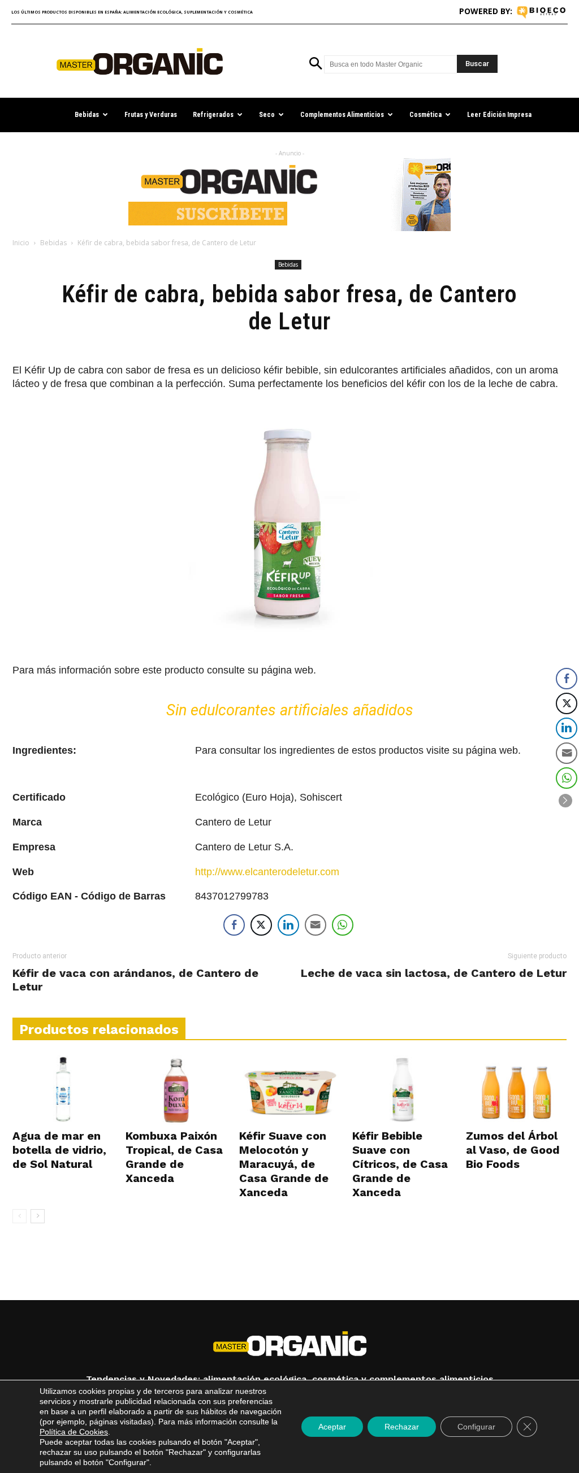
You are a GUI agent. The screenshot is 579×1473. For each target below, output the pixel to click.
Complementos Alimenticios (342, 115)
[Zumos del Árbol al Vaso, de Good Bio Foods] (516, 1090)
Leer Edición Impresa (499, 115)
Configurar (476, 1426)
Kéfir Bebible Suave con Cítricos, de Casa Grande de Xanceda (400, 1164)
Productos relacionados (99, 1029)
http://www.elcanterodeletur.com (267, 871)
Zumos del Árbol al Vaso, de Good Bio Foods (513, 1150)
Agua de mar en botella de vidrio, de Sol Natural (59, 1150)
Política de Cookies (74, 1431)
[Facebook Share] (234, 925)
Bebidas (87, 115)
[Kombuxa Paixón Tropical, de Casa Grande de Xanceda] (176, 1090)
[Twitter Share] (261, 925)
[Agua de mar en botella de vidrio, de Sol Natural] (62, 1090)
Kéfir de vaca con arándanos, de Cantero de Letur (135, 979)
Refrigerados (213, 115)
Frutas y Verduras (150, 115)
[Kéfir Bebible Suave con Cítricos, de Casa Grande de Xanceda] (402, 1090)
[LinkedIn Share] (288, 925)
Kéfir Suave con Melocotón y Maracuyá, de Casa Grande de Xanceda (284, 1164)
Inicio (20, 242)
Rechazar (401, 1426)
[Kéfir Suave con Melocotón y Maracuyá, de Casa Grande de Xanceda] (289, 1090)
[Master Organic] (139, 61)
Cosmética (425, 115)
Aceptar (332, 1426)
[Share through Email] (315, 925)
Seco (267, 115)
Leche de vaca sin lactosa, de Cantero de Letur (434, 973)
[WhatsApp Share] (342, 925)
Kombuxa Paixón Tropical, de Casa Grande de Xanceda (174, 1157)
